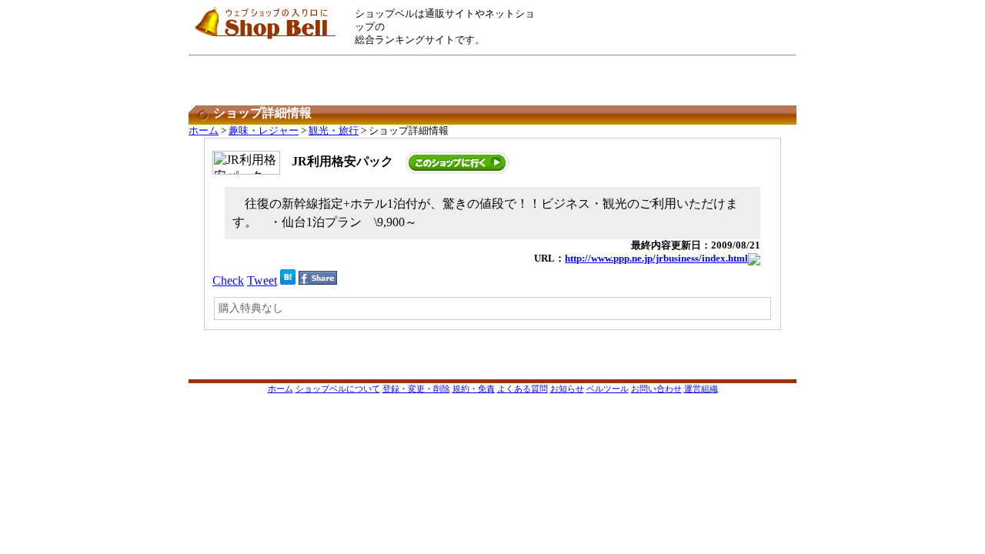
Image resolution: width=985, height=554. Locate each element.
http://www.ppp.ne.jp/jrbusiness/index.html (656, 258)
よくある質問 (522, 388)
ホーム (204, 130)
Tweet (262, 280)
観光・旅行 (334, 130)
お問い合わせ (656, 388)
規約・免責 (473, 388)
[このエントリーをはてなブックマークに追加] (288, 280)
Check (228, 280)
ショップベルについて (338, 388)
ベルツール (607, 388)
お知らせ (567, 388)
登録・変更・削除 (416, 388)
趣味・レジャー (264, 130)
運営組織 (701, 388)
